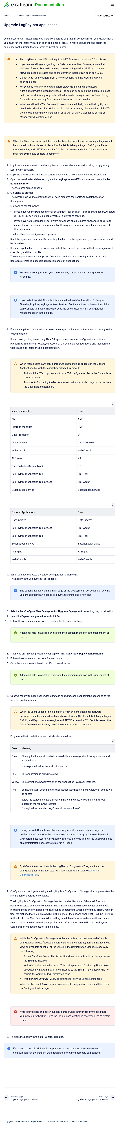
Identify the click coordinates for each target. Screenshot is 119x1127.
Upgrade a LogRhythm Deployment (31, 15)
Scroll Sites (63, 1121)
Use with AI (105, 16)
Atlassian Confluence (79, 1121)
